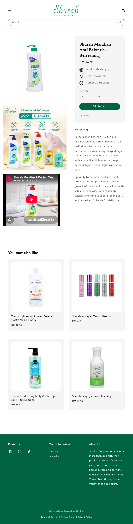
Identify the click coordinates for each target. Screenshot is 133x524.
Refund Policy (85, 517)
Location (53, 452)
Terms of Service (50, 517)
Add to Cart (100, 106)
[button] (9, 10)
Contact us (54, 456)
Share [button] (87, 116)
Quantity (83, 91)
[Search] (120, 22)
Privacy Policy (68, 517)
